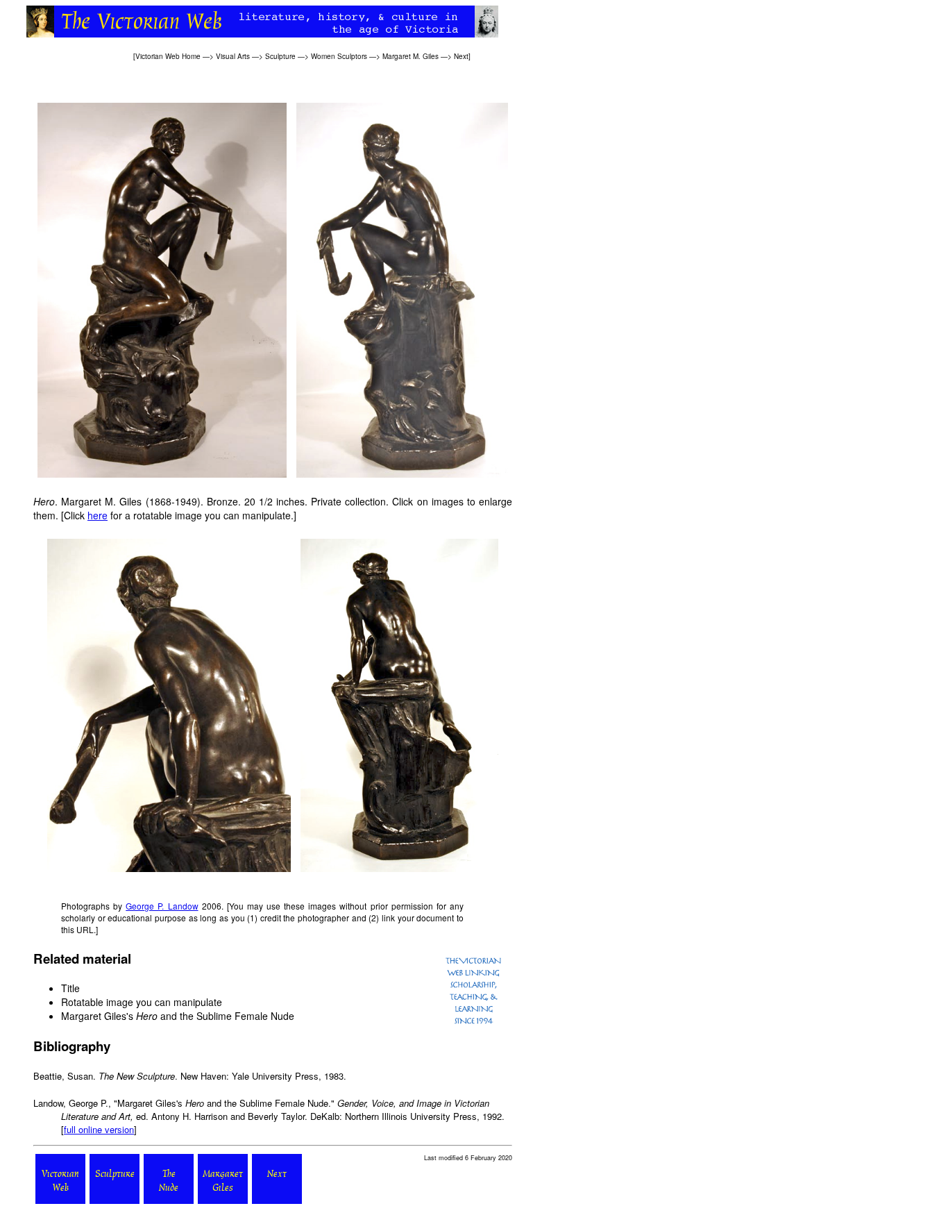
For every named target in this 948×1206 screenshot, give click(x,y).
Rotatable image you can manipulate (141, 1002)
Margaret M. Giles (410, 56)
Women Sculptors (339, 56)
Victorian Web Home (168, 56)
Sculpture (280, 56)
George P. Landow (162, 906)
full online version (99, 1129)
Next (461, 56)
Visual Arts (233, 56)
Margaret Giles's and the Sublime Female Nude (177, 1016)
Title (70, 988)
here (97, 515)
